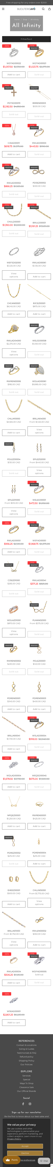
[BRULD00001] (39, 211)
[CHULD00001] (13, 211)
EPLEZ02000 (39, 459)
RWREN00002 (14, 661)
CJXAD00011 (14, 143)
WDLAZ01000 (14, 620)
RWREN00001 (39, 815)
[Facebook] (23, 1104)
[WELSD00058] (39, 329)
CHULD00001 (13, 221)
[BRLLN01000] (13, 919)
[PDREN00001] (13, 687)
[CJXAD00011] (13, 131)
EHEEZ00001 (14, 890)
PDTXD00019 (13, 103)
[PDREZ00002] (13, 841)
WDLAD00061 (39, 381)
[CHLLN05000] (39, 879)
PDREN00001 (13, 698)
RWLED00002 (14, 183)
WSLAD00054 (39, 735)
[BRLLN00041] (13, 724)
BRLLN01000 (13, 931)
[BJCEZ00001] (39, 292)
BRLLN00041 (13, 735)
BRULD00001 (39, 222)
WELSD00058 (39, 340)
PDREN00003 (39, 698)
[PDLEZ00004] (13, 448)
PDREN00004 (39, 852)
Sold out (39, 74)
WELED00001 (39, 500)
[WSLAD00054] (39, 724)
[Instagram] (30, 1104)
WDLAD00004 (14, 775)
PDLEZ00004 (13, 459)
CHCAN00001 (13, 303)
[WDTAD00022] (13, 52)
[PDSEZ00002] (39, 171)
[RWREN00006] (13, 370)
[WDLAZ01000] (13, 609)
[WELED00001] (39, 488)
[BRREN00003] (39, 92)
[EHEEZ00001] (13, 879)
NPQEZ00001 (13, 815)
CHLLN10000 (13, 418)
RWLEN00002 (39, 931)
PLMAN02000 (39, 620)
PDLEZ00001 (39, 661)
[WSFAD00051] (39, 529)
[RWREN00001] (39, 804)
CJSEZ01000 (14, 580)
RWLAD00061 (39, 262)
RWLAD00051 (14, 540)
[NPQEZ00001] (13, 804)
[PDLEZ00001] (39, 649)
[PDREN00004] (39, 841)
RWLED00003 (39, 143)
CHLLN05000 (39, 890)
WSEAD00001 (14, 1011)
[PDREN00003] (39, 687)
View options (14, 275)
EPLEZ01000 (14, 500)
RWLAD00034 (14, 971)
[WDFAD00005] (39, 960)
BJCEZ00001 (39, 303)
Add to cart (13, 74)
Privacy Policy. (14, 1139)
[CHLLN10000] (13, 407)
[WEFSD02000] (13, 251)
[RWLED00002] (13, 171)
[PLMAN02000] (39, 609)
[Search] (43, 9)
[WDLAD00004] (13, 764)
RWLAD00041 (39, 580)
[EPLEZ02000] (39, 448)
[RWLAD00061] (39, 251)
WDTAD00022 (14, 63)
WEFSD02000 (14, 262)
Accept (25, 1146)
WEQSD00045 (39, 775)
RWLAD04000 (14, 340)
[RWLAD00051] (13, 529)
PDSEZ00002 (39, 182)
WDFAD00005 (39, 971)
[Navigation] (3, 9)
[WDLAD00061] (39, 370)
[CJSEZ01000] (13, 569)
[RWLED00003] (39, 131)
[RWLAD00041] (39, 569)
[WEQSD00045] (39, 764)
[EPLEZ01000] (13, 488)
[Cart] (49, 9)
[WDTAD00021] (39, 52)
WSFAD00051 (39, 540)
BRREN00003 (39, 103)
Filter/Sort (26, 39)
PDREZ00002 (13, 853)
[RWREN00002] (13, 649)
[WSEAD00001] (13, 1000)
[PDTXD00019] (13, 92)
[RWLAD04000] (13, 329)
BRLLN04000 (39, 418)
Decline (25, 1153)
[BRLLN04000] (39, 407)
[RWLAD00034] (13, 960)
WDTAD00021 (39, 63)
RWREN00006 (14, 381)
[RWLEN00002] (39, 919)
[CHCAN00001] (13, 292)
